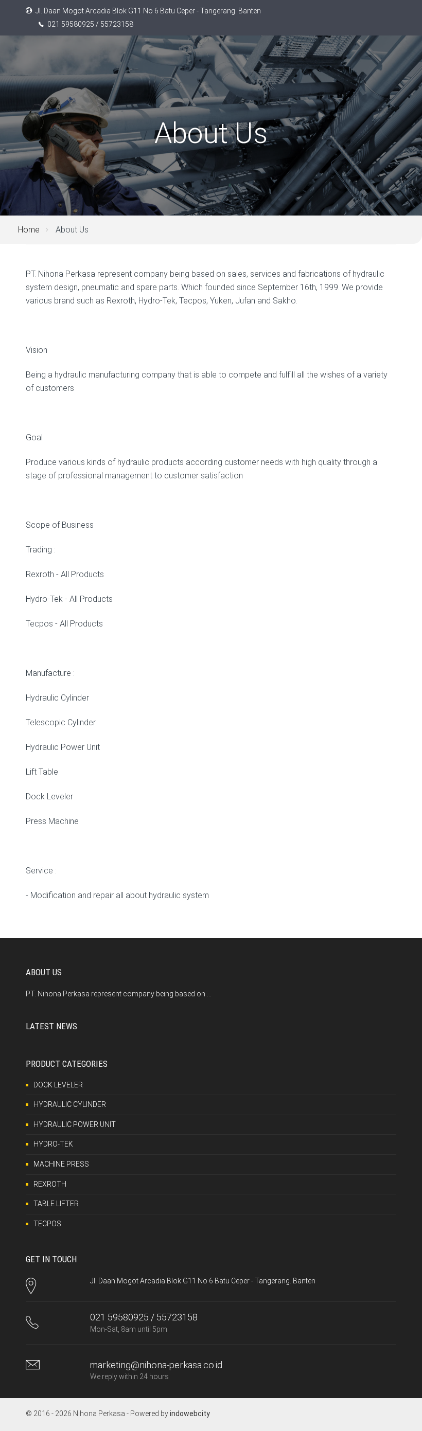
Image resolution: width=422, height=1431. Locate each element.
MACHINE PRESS (61, 1164)
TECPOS (47, 1224)
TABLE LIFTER (56, 1204)
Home (29, 230)
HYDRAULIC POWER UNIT (74, 1124)
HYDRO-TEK (53, 1144)
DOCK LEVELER (58, 1085)
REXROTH (49, 1184)
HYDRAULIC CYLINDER (69, 1104)
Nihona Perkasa (99, 1413)
